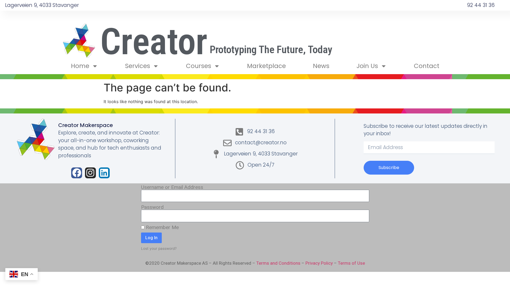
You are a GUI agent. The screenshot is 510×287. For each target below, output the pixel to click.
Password (152, 207)
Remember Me (161, 227)
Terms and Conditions (278, 263)
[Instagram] (90, 172)
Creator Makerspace (85, 125)
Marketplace (266, 66)
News (321, 66)
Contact (426, 66)
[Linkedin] (104, 172)
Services (137, 66)
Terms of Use (351, 263)
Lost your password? (159, 248)
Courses (198, 66)
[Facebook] (76, 172)
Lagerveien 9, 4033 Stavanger (42, 5)
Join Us (367, 66)
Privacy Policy (319, 263)
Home (80, 66)
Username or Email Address (172, 187)
